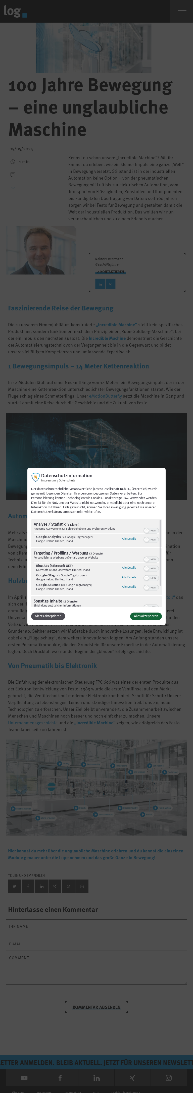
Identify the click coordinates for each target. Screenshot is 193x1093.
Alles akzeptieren (146, 616)
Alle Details (129, 538)
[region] (96, 563)
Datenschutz (67, 480)
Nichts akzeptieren (48, 616)
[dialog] (96, 546)
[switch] (151, 530)
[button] (146, 530)
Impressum (48, 480)
